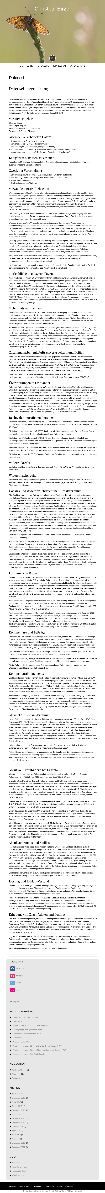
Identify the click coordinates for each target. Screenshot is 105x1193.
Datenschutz (77, 66)
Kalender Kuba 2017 (21, 1038)
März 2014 (16, 1135)
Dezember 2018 (18, 1098)
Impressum (59, 66)
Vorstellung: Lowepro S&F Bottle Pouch (28, 1054)
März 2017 (16, 1102)
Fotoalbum (42, 66)
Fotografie (16, 1078)
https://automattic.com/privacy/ (55, 748)
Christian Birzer (53, 9)
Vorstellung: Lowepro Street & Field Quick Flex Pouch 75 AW (37, 1046)
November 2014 (18, 1122)
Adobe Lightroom (19, 1070)
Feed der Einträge (19, 1167)
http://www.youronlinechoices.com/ (71, 559)
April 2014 (16, 1131)
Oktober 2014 (17, 1127)
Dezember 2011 (18, 1147)
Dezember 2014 (18, 1118)
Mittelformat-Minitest (65, 1186)
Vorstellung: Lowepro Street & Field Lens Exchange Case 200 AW (39, 1050)
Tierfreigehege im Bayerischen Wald (27, 1030)
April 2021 (16, 1094)
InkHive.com (43, 1191)
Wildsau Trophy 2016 (21, 1042)
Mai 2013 (16, 1139)
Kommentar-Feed (19, 1171)
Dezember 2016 (18, 1110)
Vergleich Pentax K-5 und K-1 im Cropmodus (31, 1025)
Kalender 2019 (18, 1021)
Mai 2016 (16, 1114)
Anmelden (16, 1163)
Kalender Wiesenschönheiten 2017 (27, 1034)
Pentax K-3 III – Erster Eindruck (25, 1017)
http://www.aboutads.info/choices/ (28, 559)
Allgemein (16, 1074)
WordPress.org (18, 1175)
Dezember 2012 (18, 1143)
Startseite (26, 66)
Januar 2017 (17, 1106)
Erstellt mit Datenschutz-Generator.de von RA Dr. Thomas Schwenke (38, 948)
